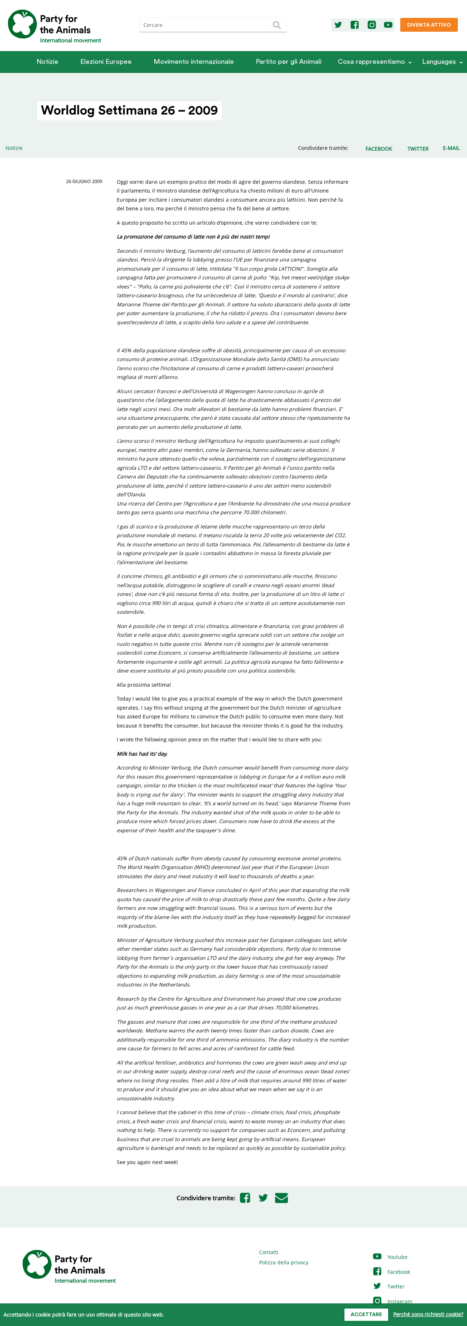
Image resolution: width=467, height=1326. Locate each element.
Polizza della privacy (283, 1262)
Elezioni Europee (106, 61)
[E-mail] (281, 1198)
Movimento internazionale (194, 61)
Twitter (395, 1286)
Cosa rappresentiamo (371, 61)
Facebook (398, 1271)
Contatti (268, 1252)
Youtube (397, 1256)
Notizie (47, 61)
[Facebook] (355, 25)
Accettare (366, 1314)
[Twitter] (338, 25)
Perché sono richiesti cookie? (428, 1314)
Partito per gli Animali (288, 61)
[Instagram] (372, 25)
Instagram (399, 1301)
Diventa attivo (429, 25)
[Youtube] (388, 25)
